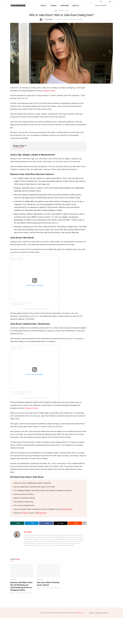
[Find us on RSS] (112, 1)
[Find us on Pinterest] (105, 1)
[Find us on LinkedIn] (103, 1)
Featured (13, 579)
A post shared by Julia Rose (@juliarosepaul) (34, 309)
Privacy (106, 613)
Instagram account (31, 408)
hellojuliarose (42, 513)
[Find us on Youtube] (107, 1)
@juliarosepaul (67, 509)
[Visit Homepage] (18, 5)
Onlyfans (25, 513)
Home (55, 10)
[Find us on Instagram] (98, 1)
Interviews (65, 5)
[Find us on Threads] (110, 1)
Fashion (53, 5)
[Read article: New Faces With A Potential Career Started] (48, 570)
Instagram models (48, 91)
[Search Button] (112, 5)
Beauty (43, 5)
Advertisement (101, 5)
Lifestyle (75, 5)
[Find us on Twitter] (100, 1)
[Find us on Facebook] (96, 1)
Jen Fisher (49, 19)
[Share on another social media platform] (85, 523)
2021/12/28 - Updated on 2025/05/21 (65, 19)
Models (67, 10)
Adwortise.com (79, 613)
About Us (91, 613)
